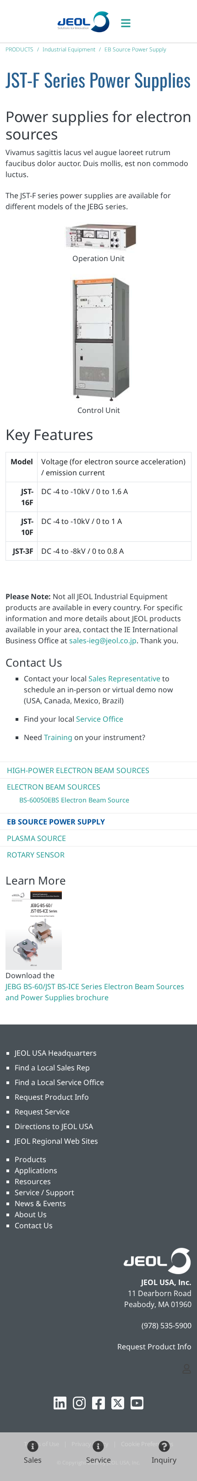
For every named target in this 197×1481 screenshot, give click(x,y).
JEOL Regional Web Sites (56, 1141)
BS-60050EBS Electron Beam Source (74, 800)
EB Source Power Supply (56, 822)
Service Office (99, 719)
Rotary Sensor (36, 855)
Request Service (42, 1112)
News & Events (40, 1203)
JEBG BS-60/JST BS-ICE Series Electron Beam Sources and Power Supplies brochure (94, 991)
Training (58, 737)
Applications (36, 1170)
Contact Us (34, 1225)
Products (30, 1159)
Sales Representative (124, 679)
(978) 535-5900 (167, 1325)
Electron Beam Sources (53, 787)
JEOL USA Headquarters (56, 1053)
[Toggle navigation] (130, 21)
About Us (31, 1214)
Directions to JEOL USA (54, 1126)
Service (98, 1460)
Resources (33, 1181)
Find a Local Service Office (59, 1082)
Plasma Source (36, 838)
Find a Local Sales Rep (52, 1068)
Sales (33, 1460)
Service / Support (44, 1192)
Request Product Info (52, 1097)
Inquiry (164, 1460)
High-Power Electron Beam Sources (78, 770)
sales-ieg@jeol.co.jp (103, 640)
